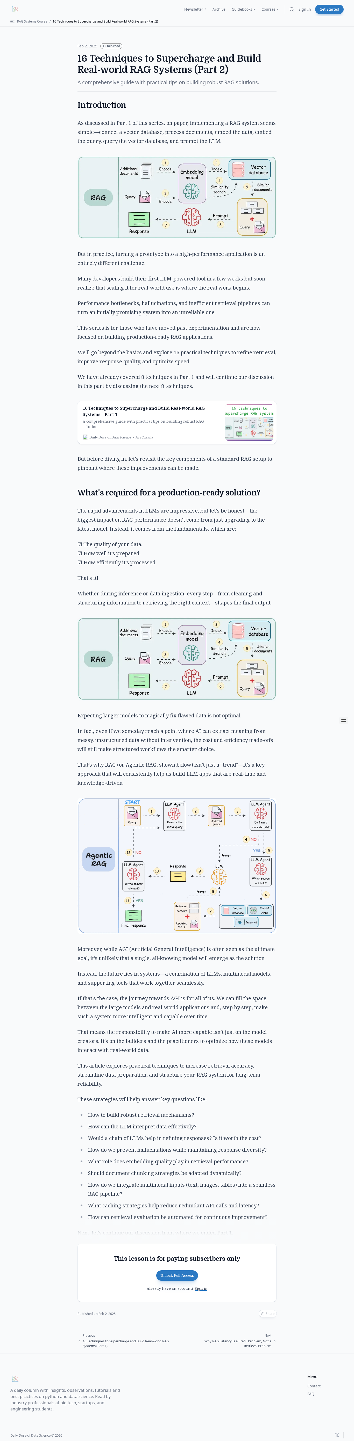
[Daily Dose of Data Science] (15, 9)
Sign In (305, 9)
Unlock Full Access (177, 1275)
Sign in (201, 1288)
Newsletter (193, 9)
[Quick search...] (292, 9)
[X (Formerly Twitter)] (337, 1435)
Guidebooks (242, 9)
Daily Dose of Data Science (30, 1435)
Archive (219, 9)
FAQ (310, 1393)
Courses (268, 9)
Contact (314, 1386)
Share (270, 1313)
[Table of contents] (343, 720)
